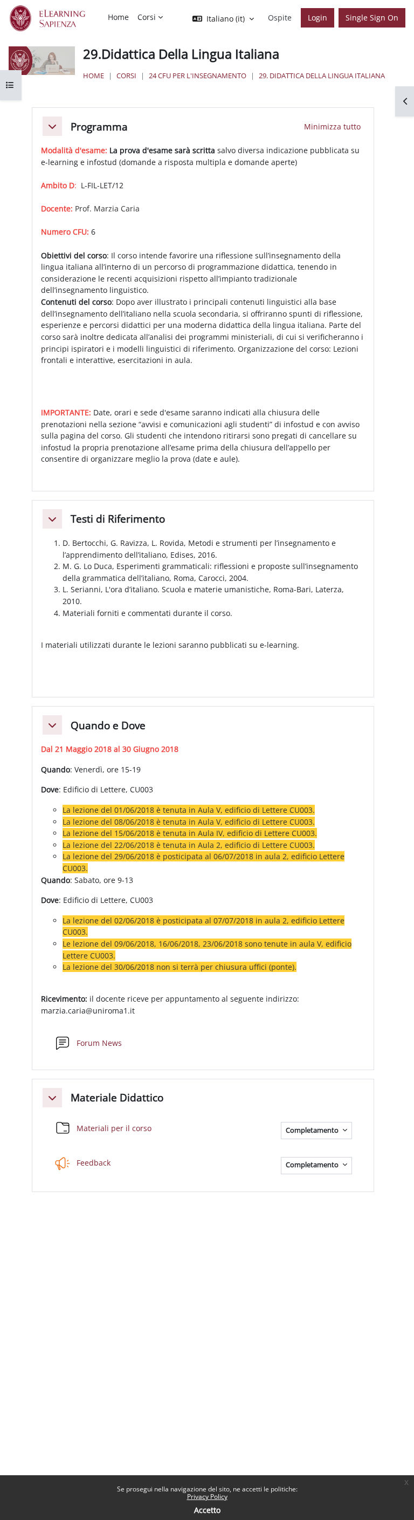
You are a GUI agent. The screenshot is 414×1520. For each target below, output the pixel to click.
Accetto (207, 1510)
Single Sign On (372, 17)
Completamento (313, 1130)
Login (317, 17)
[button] (52, 126)
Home (93, 75)
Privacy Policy (207, 1496)
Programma (99, 126)
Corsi (126, 75)
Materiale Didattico (117, 1097)
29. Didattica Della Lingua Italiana (322, 75)
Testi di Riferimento (118, 518)
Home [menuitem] (118, 17)
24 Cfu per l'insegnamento (197, 75)
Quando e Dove (108, 725)
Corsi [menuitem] (146, 17)
